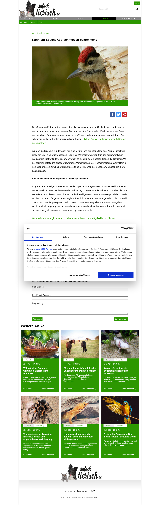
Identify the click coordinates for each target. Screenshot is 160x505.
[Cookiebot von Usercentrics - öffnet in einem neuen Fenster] (123, 229)
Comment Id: (38, 287)
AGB (93, 491)
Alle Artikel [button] (24, 22)
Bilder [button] (41, 22)
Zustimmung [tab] (37, 237)
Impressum (70, 491)
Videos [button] (33, 22)
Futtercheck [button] (128, 18)
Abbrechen (37, 319)
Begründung (37, 303)
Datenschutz (82, 491)
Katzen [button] (80, 18)
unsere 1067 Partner (43, 249)
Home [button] (31, 18)
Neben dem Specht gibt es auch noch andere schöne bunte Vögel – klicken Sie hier (73, 218)
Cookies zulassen (116, 275)
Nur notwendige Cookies (79, 275)
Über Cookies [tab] (122, 237)
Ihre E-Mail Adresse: (41, 295)
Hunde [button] (55, 18)
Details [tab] (66, 237)
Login (136, 3)
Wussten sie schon (40, 33)
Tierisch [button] (104, 18)
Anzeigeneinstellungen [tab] (94, 237)
